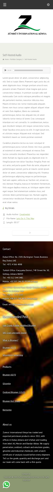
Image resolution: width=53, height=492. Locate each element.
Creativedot (25, 214)
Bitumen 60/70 (9, 347)
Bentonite (7, 410)
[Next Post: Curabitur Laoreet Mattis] (30, 233)
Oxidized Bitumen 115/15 (14, 392)
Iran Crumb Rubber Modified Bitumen (19, 325)
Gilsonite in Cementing (13, 355)
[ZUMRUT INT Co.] (26, 36)
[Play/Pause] (5, 70)
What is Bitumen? (10, 340)
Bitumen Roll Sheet (11, 401)
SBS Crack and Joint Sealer (15, 332)
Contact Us (26, 474)
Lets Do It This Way (25, 218)
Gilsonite (7, 383)
